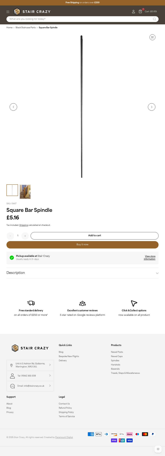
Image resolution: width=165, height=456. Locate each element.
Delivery (63, 361)
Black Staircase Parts (26, 28)
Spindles (115, 361)
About (9, 404)
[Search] (154, 19)
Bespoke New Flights (69, 357)
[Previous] (13, 107)
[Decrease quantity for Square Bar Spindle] (10, 236)
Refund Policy (65, 408)
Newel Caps (117, 357)
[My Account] (132, 11)
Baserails (115, 369)
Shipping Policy (66, 412)
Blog (61, 352)
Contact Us (64, 404)
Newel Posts (117, 352)
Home (9, 28)
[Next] (151, 107)
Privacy (10, 412)
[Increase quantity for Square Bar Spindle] (25, 236)
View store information (149, 258)
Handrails (115, 365)
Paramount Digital (64, 437)
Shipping (23, 225)
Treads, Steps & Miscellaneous (125, 373)
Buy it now (82, 244)
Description (15, 273)
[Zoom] (152, 37)
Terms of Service (67, 417)
